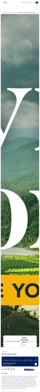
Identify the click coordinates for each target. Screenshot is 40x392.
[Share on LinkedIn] (11, 369)
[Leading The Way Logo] (5, 2)
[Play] (36, 364)
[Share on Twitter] (8, 369)
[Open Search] (34, 3)
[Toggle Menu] (36, 3)
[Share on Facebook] (6, 369)
